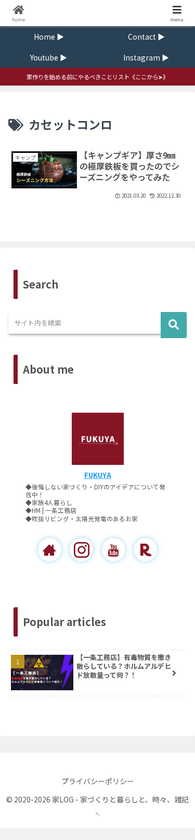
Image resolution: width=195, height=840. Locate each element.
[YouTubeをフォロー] (113, 549)
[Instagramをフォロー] (81, 549)
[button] (174, 325)
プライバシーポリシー (97, 781)
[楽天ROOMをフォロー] (145, 549)
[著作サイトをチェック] (49, 549)
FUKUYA (97, 475)
